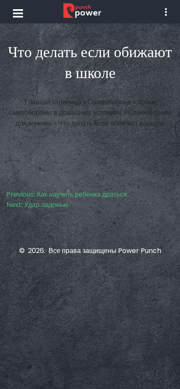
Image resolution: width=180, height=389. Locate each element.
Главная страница (53, 102)
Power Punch (139, 250)
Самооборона (109, 102)
